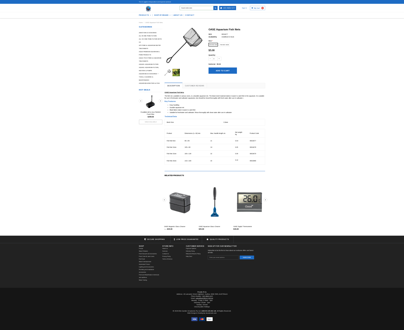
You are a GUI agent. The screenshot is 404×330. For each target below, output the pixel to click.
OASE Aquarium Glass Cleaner (209, 226)
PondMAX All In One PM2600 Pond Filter (151, 113)
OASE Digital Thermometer (242, 226)
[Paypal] (210, 319)
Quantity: (212, 55)
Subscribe (247, 257)
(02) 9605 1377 (229, 8)
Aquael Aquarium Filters (149, 64)
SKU (210, 34)
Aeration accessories (148, 33)
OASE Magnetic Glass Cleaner (174, 226)
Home (141, 22)
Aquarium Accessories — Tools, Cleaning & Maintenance (149, 77)
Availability (213, 37)
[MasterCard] (202, 319)
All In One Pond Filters (148, 36)
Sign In (244, 8)
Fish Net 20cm (224, 44)
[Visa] (194, 319)
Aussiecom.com (211, 313)
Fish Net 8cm (213, 44)
